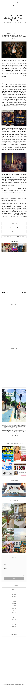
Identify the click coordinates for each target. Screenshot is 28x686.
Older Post (23, 292)
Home (14, 292)
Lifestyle (15, 231)
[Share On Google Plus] (14, 228)
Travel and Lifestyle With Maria (18, 684)
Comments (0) (14, 223)
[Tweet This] (10, 228)
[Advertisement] (14, 367)
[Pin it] (16, 228)
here (13, 67)
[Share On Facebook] (12, 228)
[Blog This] (17, 228)
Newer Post (5, 292)
